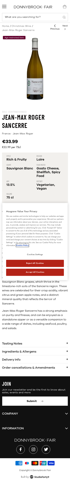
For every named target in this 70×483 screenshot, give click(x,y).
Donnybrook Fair (41, 470)
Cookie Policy (22, 245)
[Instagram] (33, 449)
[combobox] (35, 17)
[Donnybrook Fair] (33, 7)
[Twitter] (46, 449)
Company (10, 414)
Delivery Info (11, 360)
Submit (32, 401)
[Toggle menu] (4, 6)
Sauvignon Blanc (19, 168)
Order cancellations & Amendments (28, 368)
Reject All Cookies (35, 263)
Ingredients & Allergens (19, 351)
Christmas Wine (21, 26)
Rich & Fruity (16, 159)
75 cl (10, 197)
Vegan (42, 188)
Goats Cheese (47, 168)
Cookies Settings (35, 254)
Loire (40, 159)
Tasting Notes (12, 343)
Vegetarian (45, 185)
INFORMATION (13, 428)
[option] (35, 69)
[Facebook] (20, 449)
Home (5, 26)
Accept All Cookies (35, 272)
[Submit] (64, 17)
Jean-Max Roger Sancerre (18, 30)
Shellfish (43, 172)
